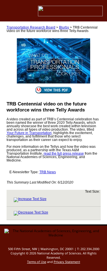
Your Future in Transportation (29, 133)
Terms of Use (36, 262)
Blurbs (64, 27)
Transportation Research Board (31, 27)
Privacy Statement (67, 262)
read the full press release (64, 153)
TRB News (47, 172)
